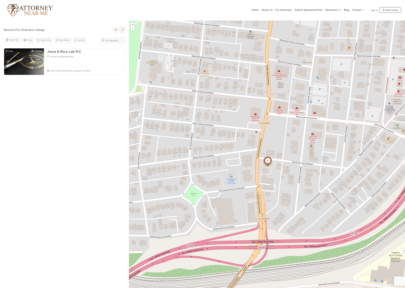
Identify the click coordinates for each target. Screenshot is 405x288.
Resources (331, 10)
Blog (346, 10)
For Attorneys (283, 10)
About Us (267, 10)
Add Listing (391, 10)
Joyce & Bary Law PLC (64, 51)
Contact (357, 10)
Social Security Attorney (62, 56)
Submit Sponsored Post (308, 10)
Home (255, 10)
